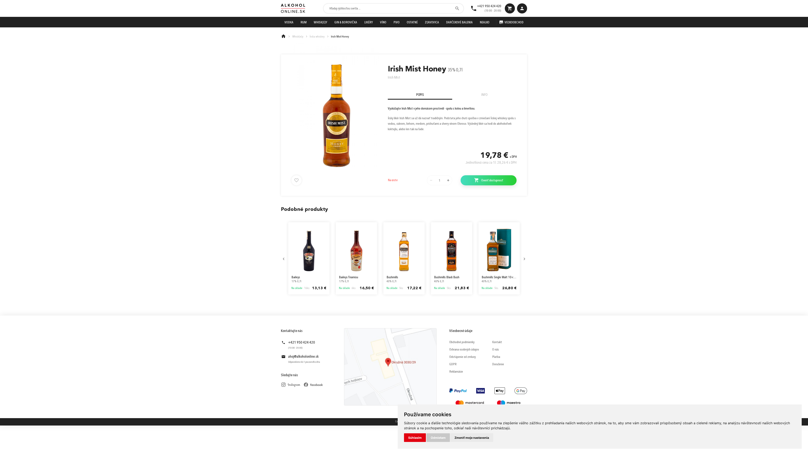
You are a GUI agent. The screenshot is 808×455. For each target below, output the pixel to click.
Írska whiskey (317, 36)
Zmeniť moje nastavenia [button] (471, 437)
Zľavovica (432, 22)
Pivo (396, 22)
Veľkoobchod (514, 22)
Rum (303, 22)
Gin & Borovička (345, 22)
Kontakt (497, 342)
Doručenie (498, 364)
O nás (495, 349)
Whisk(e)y (320, 22)
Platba (496, 357)
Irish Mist (394, 77)
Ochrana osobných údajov (464, 349)
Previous (284, 259)
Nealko (484, 22)
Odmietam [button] (438, 437)
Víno (383, 22)
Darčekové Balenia (459, 22)
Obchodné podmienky (461, 342)
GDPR (453, 364)
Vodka (288, 22)
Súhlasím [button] (415, 437)
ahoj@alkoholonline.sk (303, 357)
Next (524, 259)
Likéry (368, 22)
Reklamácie (456, 371)
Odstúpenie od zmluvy (462, 357)
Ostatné (412, 22)
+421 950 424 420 (489, 6)
